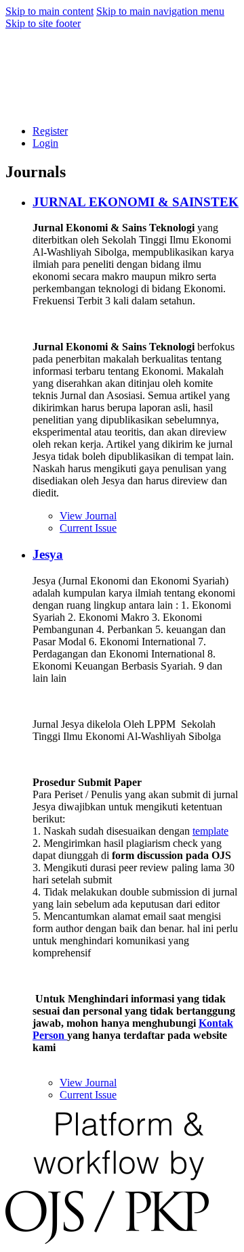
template (210, 831)
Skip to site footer (43, 23)
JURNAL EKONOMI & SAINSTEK (136, 202)
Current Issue (88, 528)
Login (45, 143)
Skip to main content (49, 11)
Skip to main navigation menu (160, 11)
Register (50, 131)
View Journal (88, 515)
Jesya (48, 554)
